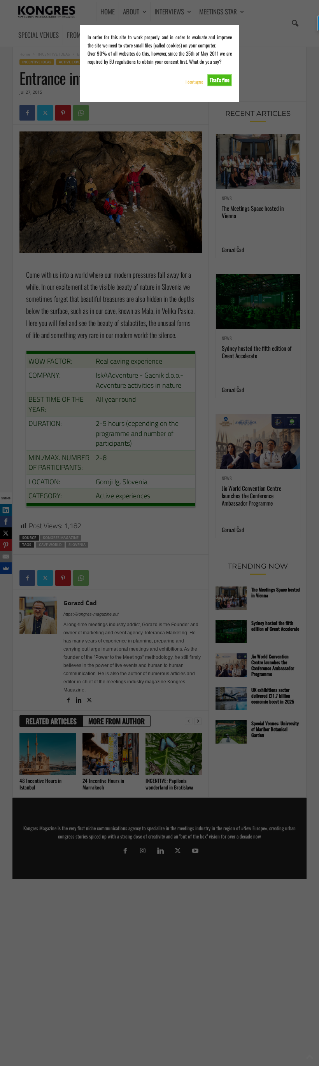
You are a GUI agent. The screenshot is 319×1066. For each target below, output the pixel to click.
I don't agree (194, 82)
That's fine (220, 80)
